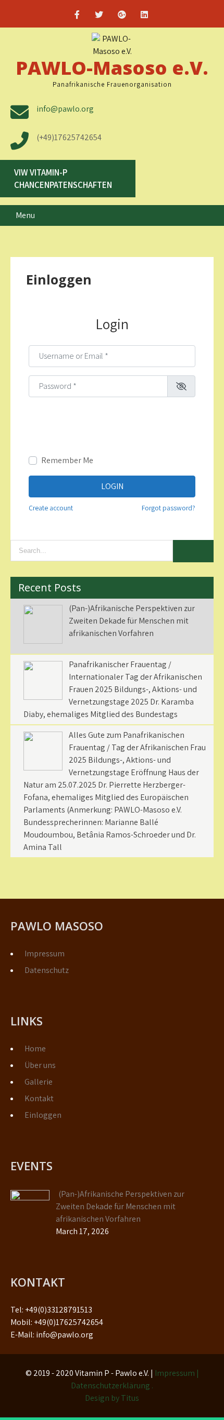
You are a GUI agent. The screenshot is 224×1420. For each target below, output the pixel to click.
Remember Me (67, 460)
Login (112, 486)
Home (35, 1048)
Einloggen (42, 1115)
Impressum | (177, 1373)
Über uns (40, 1065)
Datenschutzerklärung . (112, 1385)
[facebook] (77, 16)
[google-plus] (122, 16)
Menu (25, 215)
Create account (51, 507)
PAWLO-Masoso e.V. (112, 67)
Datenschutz (46, 970)
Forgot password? (168, 507)
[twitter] (99, 16)
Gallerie (38, 1081)
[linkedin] (144, 16)
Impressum (44, 953)
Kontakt (39, 1098)
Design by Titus (112, 1397)
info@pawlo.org (65, 108)
